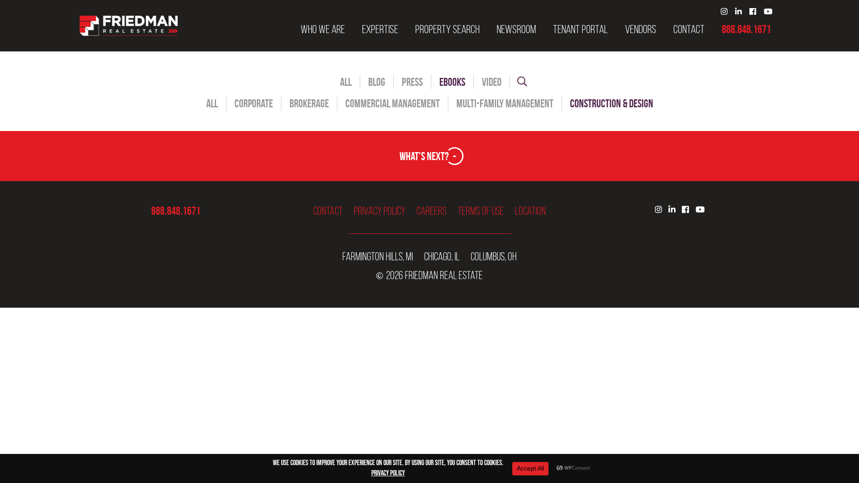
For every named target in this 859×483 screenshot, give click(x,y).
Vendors (640, 29)
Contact (689, 29)
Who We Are (323, 29)
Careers (432, 210)
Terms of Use (481, 210)
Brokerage (309, 103)
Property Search (447, 29)
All (346, 82)
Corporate (253, 103)
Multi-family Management (504, 103)
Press (412, 82)
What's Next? (424, 156)
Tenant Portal (580, 29)
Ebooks (452, 82)
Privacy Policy (379, 210)
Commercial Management (392, 103)
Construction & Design (611, 103)
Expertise (380, 29)
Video (492, 82)
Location (530, 210)
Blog (376, 82)
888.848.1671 (746, 29)
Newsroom (516, 29)
